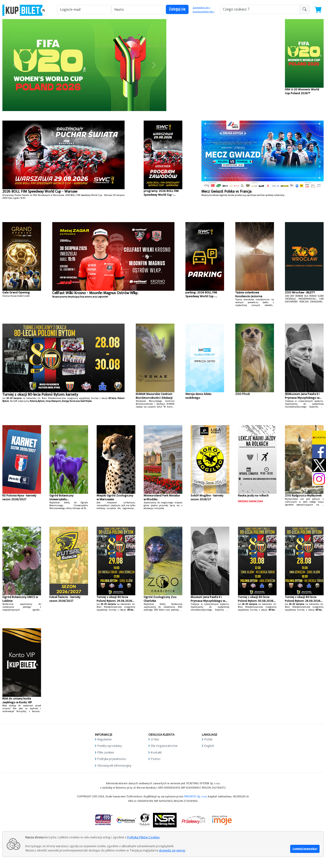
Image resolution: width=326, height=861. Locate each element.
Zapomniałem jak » (203, 12)
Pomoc (156, 759)
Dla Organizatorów (164, 746)
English (209, 746)
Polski (208, 739)
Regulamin (104, 739)
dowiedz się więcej (172, 850)
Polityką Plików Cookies (143, 837)
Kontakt (156, 752)
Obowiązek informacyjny (114, 765)
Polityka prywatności (111, 759)
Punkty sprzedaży (109, 746)
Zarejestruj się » (201, 7)
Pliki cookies (105, 752)
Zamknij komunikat (304, 849)
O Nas (155, 739)
